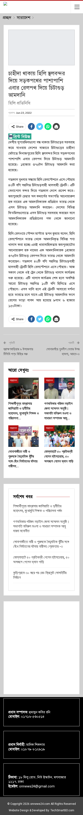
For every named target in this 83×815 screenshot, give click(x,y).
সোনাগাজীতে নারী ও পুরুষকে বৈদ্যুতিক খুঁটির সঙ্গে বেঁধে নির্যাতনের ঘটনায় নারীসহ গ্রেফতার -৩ (41, 544)
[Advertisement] (41, 647)
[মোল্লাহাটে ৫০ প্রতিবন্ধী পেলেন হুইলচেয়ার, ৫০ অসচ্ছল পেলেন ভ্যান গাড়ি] (59, 436)
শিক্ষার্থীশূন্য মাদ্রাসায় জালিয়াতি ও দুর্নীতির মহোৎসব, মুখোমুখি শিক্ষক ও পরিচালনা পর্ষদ (37, 508)
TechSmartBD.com (62, 810)
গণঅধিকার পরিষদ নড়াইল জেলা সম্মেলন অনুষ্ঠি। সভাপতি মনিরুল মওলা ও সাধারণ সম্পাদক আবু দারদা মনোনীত (41, 526)
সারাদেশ (13, 380)
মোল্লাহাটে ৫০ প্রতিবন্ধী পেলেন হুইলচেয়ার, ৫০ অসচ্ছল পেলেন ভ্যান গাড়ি (41, 559)
